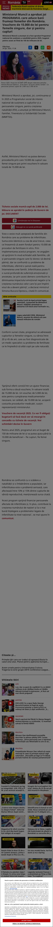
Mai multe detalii (13, 888)
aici (26, 896)
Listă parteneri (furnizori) (10, 916)
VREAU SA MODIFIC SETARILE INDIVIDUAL (26, 924)
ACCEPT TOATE (26, 920)
